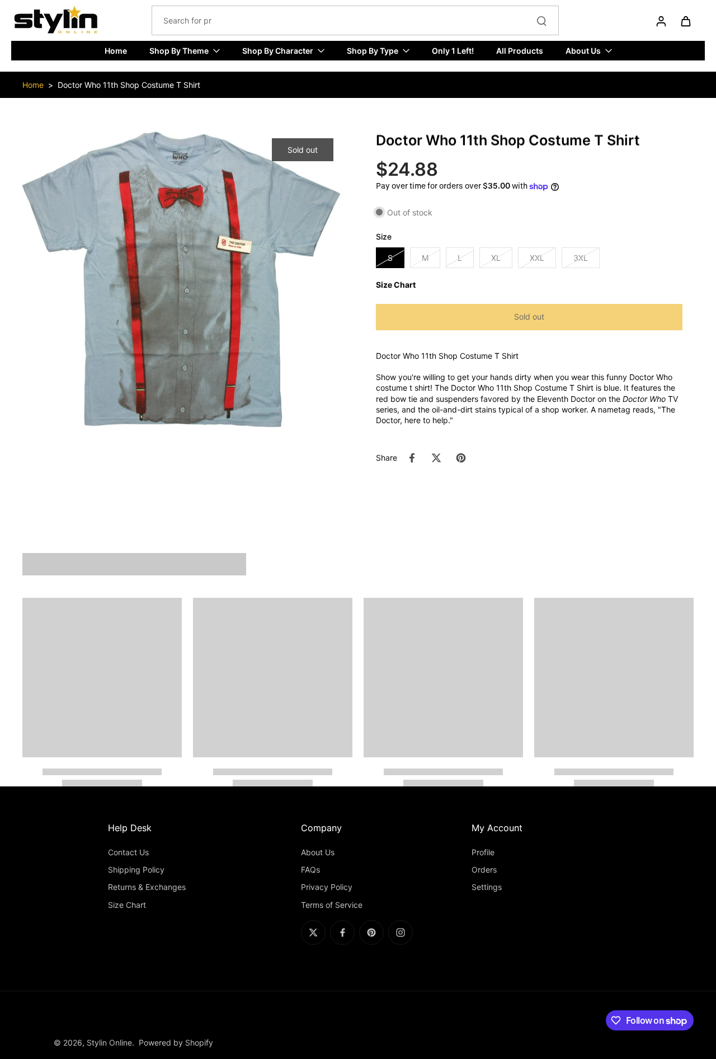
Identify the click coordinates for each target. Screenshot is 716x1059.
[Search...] (541, 21)
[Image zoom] (181, 279)
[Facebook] (342, 932)
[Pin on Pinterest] (461, 458)
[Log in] (660, 21)
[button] (529, 317)
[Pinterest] (371, 932)
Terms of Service (331, 905)
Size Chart (127, 905)
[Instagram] (400, 932)
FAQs (310, 869)
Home (33, 85)
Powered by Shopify (176, 1042)
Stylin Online (109, 1042)
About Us (318, 852)
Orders (484, 869)
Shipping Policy (136, 869)
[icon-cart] (685, 21)
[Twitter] (313, 932)
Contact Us (128, 852)
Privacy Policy (326, 887)
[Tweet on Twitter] (436, 458)
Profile (483, 852)
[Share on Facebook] (411, 458)
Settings (487, 887)
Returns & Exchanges (147, 887)
